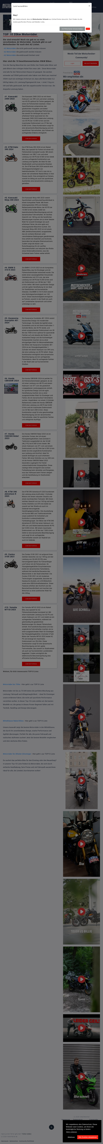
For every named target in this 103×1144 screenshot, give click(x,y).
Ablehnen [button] (71, 1137)
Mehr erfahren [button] (71, 1132)
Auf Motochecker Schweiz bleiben (72, 29)
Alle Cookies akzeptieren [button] (88, 1137)
